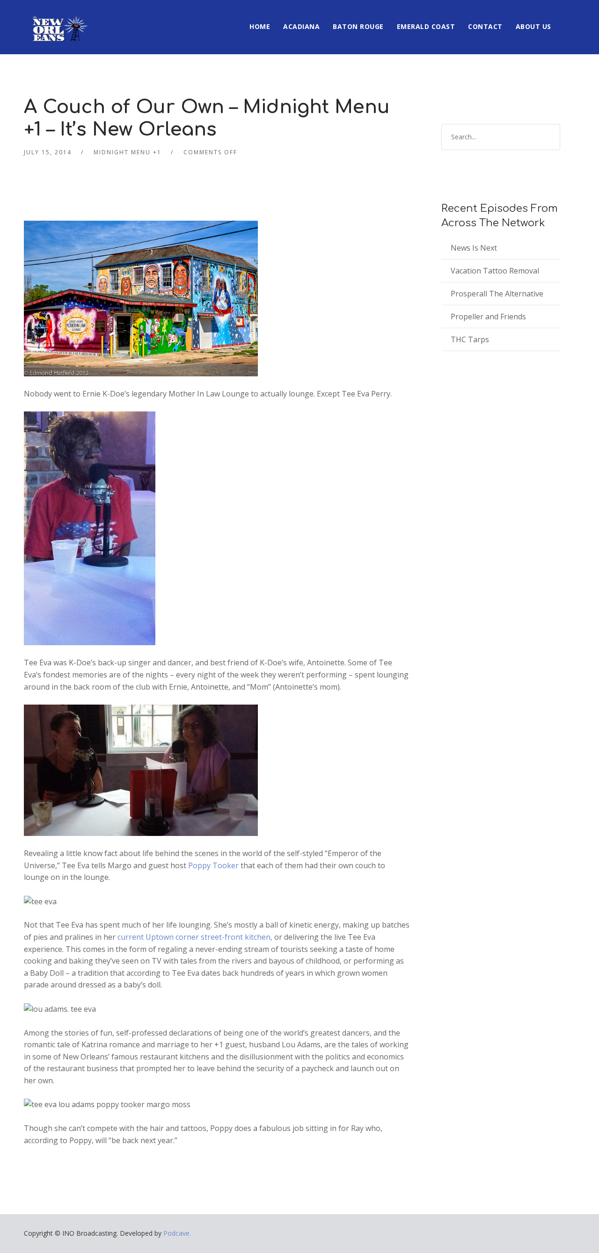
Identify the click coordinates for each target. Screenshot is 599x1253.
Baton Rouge (358, 26)
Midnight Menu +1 (127, 152)
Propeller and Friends (488, 316)
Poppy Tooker (214, 865)
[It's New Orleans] (59, 20)
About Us (533, 26)
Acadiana (301, 26)
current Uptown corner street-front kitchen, (194, 937)
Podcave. (177, 1233)
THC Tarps (470, 339)
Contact (485, 26)
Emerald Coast (426, 26)
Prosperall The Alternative (497, 293)
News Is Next (474, 248)
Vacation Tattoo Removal (495, 271)
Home (259, 26)
